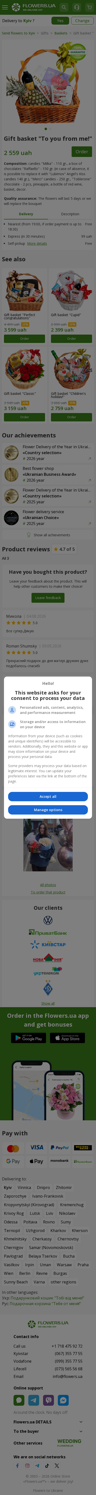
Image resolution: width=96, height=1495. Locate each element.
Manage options (48, 809)
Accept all (48, 796)
